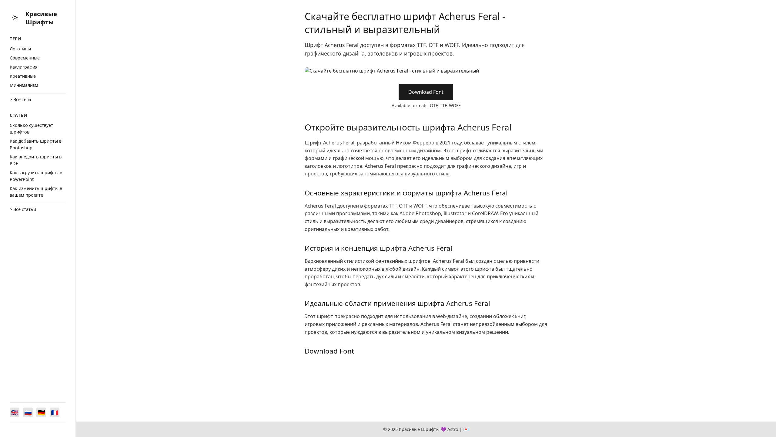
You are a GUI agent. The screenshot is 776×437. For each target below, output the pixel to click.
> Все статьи (23, 209)
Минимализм (24, 85)
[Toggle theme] (15, 18)
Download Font (425, 92)
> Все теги (20, 99)
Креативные (23, 76)
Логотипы (20, 49)
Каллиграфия (24, 67)
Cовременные (25, 58)
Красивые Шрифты (41, 18)
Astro (452, 429)
